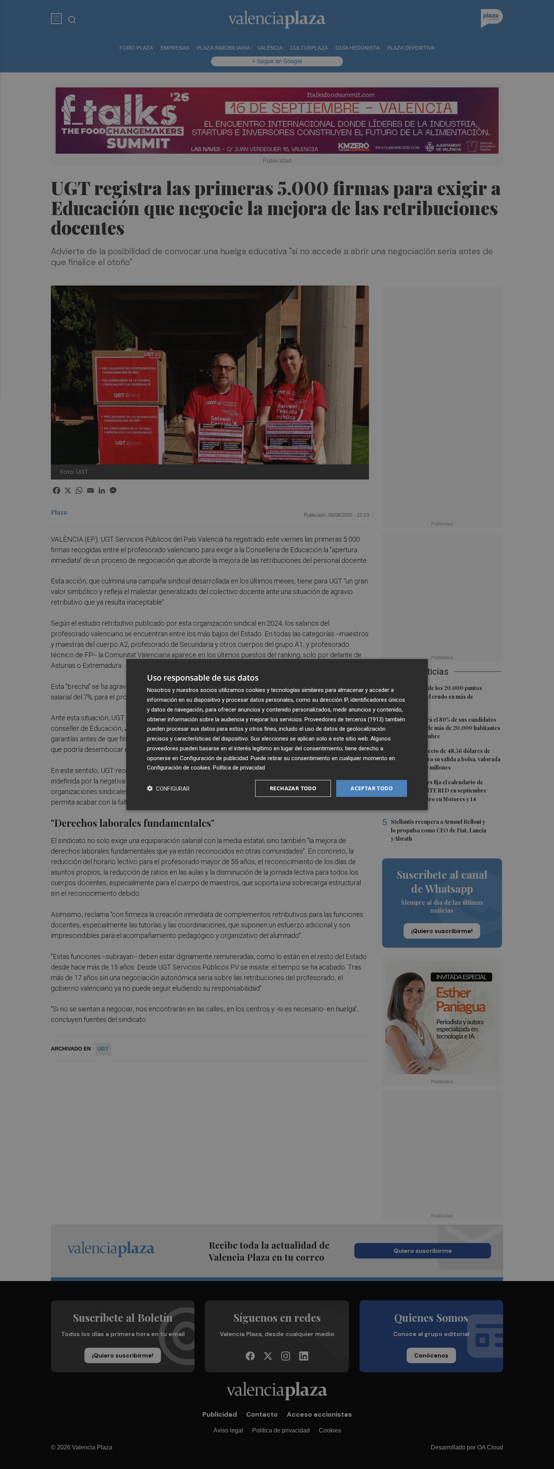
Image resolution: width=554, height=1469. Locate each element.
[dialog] (277, 734)
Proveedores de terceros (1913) (344, 719)
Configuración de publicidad (214, 757)
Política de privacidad (239, 767)
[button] (168, 788)
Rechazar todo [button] (293, 788)
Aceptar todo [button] (371, 788)
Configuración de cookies (178, 767)
